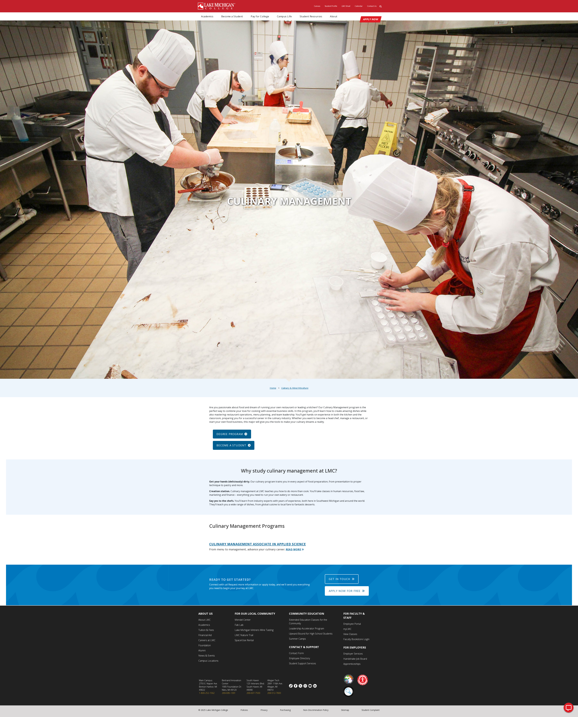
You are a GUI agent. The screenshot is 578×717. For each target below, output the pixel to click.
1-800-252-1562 (206, 693)
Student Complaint (371, 710)
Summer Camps (297, 638)
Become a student (231, 445)
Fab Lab (239, 625)
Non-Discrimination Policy (315, 710)
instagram (305, 686)
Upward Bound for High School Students (311, 633)
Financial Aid (205, 635)
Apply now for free (344, 591)
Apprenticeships (351, 664)
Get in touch (339, 579)
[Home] (216, 6)
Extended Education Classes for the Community (308, 621)
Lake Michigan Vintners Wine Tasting (254, 630)
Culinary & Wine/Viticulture (294, 387)
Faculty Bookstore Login (356, 639)
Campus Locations (208, 660)
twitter (301, 686)
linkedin (315, 686)
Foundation (204, 645)
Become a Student (232, 16)
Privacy (264, 710)
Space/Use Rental (244, 640)
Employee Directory (299, 658)
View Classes (350, 634)
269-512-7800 (274, 693)
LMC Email (346, 6)
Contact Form (296, 653)
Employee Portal (352, 623)
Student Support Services (302, 663)
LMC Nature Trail (244, 635)
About (333, 16)
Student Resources (311, 16)
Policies (244, 710)
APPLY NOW (371, 19)
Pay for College (260, 16)
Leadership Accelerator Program (306, 628)
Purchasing (285, 710)
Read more (293, 549)
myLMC (347, 629)
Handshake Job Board (355, 658)
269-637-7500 (253, 693)
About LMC (204, 619)
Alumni (201, 650)
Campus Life (284, 16)
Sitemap (345, 710)
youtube (310, 686)
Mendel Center (243, 619)
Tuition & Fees (206, 630)
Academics (207, 16)
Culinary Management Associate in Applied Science (257, 544)
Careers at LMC (206, 640)
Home (273, 387)
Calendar (359, 6)
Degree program (229, 434)
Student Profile (331, 6)
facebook (296, 686)
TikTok (291, 686)
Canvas (317, 6)
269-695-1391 (228, 693)
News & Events (206, 655)
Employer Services (353, 653)
